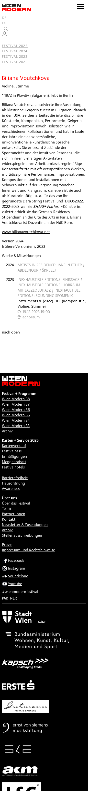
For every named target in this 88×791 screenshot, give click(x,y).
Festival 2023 (14, 56)
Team (6, 508)
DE (4, 17)
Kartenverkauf (14, 445)
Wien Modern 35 (16, 415)
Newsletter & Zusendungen (25, 524)
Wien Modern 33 (16, 426)
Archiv (7, 431)
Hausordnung (13, 483)
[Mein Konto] (4, 35)
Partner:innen (13, 514)
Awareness (11, 488)
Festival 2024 (14, 51)
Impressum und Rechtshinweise (28, 550)
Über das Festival (16, 503)
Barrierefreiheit (15, 478)
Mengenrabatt (14, 462)
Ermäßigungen (14, 456)
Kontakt (8, 519)
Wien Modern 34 (16, 420)
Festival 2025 (15, 45)
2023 (41, 246)
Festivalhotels (13, 467)
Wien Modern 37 (16, 404)
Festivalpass (12, 451)
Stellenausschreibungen (22, 535)
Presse (7, 544)
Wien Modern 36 (16, 409)
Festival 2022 (14, 61)
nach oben (11, 332)
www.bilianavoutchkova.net (26, 232)
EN (4, 23)
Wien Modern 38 (16, 399)
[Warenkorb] (6, 40)
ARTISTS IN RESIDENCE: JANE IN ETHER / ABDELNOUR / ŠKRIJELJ (51, 267)
